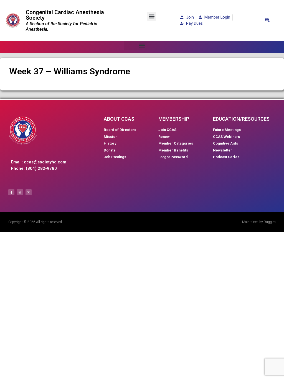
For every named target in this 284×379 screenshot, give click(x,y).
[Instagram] (20, 192)
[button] (151, 16)
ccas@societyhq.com (45, 162)
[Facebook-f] (11, 192)
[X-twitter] (29, 192)
